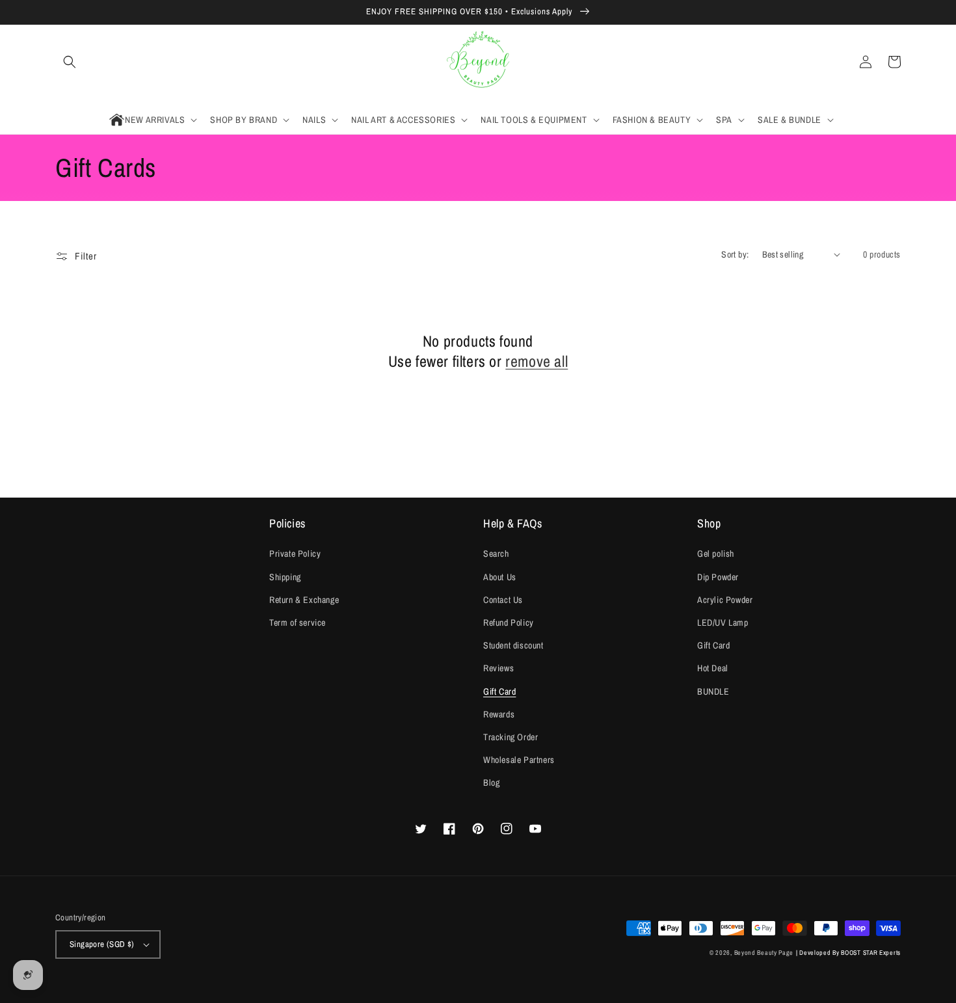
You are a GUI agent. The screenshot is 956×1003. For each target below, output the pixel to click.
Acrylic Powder (724, 600)
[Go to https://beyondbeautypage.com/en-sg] (478, 62)
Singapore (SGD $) (102, 944)
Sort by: (735, 254)
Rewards (498, 714)
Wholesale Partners (519, 760)
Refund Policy (508, 622)
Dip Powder (718, 577)
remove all (536, 361)
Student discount (513, 645)
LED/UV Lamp (723, 622)
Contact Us (503, 600)
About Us (499, 577)
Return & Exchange (304, 600)
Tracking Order (510, 737)
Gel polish (715, 553)
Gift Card (499, 691)
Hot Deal (712, 668)
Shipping (285, 577)
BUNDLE (713, 691)
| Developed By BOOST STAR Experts (848, 952)
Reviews (498, 668)
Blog (491, 782)
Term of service (297, 622)
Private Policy (295, 553)
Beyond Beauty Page (764, 952)
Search (496, 553)
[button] (69, 61)
